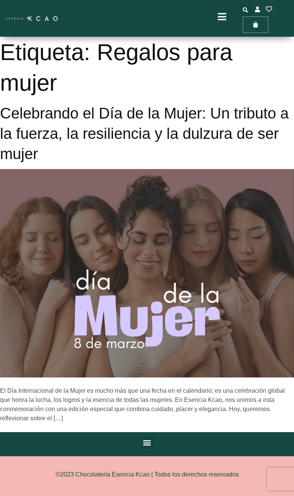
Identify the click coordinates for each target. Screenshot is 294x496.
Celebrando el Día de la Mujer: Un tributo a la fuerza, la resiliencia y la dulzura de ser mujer (144, 133)
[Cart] (255, 24)
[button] (245, 10)
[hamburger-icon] (222, 18)
